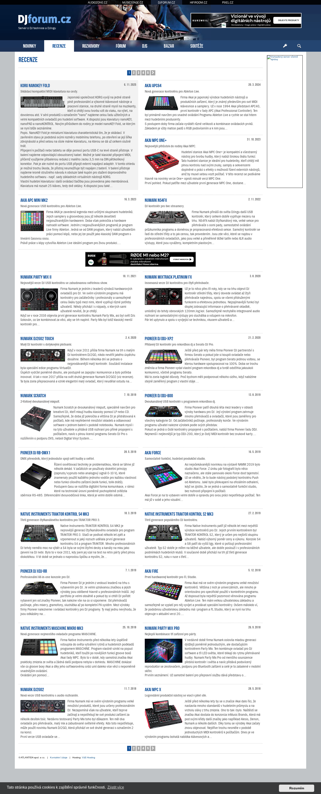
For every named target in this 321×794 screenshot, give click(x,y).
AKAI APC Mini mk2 (34, 199)
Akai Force (153, 452)
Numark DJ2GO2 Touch (37, 338)
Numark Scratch (33, 395)
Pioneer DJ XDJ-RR (33, 570)
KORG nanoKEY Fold (35, 85)
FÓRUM (121, 45)
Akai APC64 (153, 85)
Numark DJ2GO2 (32, 689)
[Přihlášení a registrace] (285, 46)
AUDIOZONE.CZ (97, 2)
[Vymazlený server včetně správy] (284, 58)
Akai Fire (151, 570)
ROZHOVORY (90, 45)
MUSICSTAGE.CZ (132, 2)
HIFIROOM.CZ (198, 2)
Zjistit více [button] (115, 787)
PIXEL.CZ (227, 2)
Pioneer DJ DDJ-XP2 (159, 338)
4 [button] (143, 72)
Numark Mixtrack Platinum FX (168, 276)
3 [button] (138, 72)
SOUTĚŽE (196, 45)
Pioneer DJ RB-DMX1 (35, 452)
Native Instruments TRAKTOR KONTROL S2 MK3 (179, 513)
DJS (144, 45)
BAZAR (169, 45)
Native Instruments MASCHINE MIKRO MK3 (51, 627)
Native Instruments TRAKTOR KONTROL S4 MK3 (54, 513)
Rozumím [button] (296, 788)
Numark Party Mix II (35, 276)
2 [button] (133, 72)
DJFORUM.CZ (166, 2)
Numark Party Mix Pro (162, 627)
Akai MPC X (153, 689)
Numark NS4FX (156, 199)
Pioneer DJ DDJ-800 (159, 395)
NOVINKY (29, 45)
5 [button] (148, 72)
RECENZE (59, 45)
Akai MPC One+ (156, 139)
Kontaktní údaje (58, 757)
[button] (153, 72)
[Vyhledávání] (299, 46)
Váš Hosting (88, 757)
